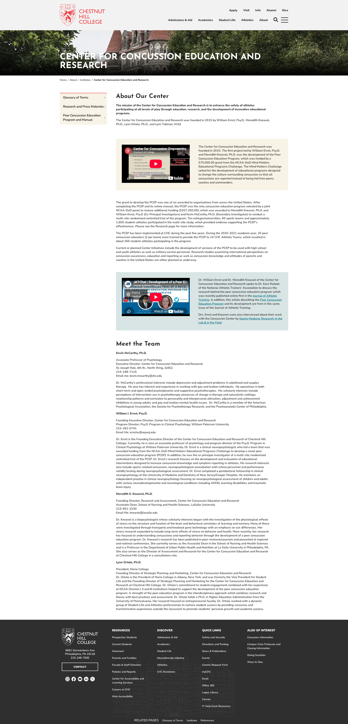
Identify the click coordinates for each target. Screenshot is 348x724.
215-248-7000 (80, 658)
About (73, 80)
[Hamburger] (284, 20)
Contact (80, 667)
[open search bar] (276, 20)
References (207, 720)
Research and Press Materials (83, 106)
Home (63, 80)
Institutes (85, 80)
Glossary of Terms (75, 97)
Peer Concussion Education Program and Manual (82, 117)
